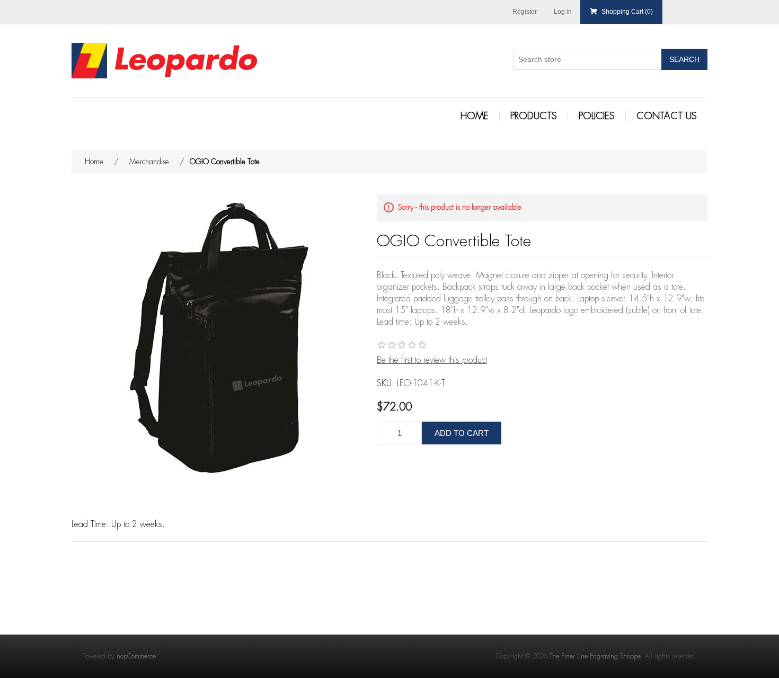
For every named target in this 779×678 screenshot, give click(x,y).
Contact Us (666, 116)
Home (475, 116)
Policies (597, 116)
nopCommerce (136, 656)
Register (524, 11)
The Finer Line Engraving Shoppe (595, 656)
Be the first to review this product (432, 360)
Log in (563, 11)
